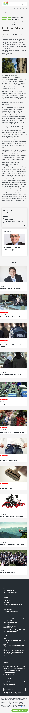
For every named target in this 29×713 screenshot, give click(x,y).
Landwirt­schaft (7, 609)
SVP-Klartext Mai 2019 (17, 17)
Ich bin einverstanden (19, 710)
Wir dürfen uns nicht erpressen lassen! (10, 288)
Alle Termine (6, 656)
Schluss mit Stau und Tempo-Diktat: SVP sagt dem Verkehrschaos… (14, 630)
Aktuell (5, 588)
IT (8, 9)
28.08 (4, 639)
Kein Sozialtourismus (6, 488)
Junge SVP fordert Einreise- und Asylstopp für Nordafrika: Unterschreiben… (12, 626)
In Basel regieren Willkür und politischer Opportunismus (11, 375)
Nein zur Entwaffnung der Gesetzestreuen (11, 317)
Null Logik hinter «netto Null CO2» (9, 404)
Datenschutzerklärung (17, 692)
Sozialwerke (6, 607)
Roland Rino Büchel (13, 35)
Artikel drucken (19, 225)
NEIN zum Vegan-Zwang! (10, 622)
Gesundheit (6, 600)
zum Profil (9, 253)
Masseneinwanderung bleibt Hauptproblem (11, 516)
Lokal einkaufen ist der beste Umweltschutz (12, 432)
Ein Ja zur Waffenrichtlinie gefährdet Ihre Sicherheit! (11, 345)
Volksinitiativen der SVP (10, 592)
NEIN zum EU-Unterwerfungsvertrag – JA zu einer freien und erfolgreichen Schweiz (19, 22)
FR (5, 9)
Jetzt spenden (9, 674)
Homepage (4, 12)
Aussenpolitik (9, 219)
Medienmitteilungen (8, 590)
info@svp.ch (21, 668)
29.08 (4, 644)
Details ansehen (21, 706)
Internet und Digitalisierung (10, 611)
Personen (6, 586)
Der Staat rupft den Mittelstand (8, 460)
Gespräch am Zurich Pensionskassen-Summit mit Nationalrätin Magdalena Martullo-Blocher (13, 652)
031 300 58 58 (9, 668)
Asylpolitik (6, 602)
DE (2, 9)
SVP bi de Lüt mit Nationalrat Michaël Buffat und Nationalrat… (13, 646)
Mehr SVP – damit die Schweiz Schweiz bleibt (12, 544)
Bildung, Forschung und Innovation (12, 604)
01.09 (4, 649)
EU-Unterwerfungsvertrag (13, 221)
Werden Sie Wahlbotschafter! (8, 572)
